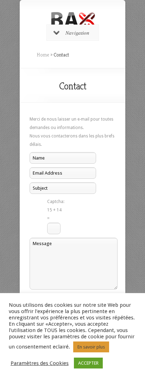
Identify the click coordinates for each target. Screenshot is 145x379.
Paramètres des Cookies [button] (40, 363)
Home (43, 55)
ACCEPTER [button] (88, 363)
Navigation (77, 32)
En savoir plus (91, 347)
